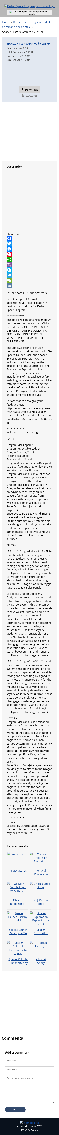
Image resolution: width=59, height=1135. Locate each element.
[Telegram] (29, 275)
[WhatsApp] (29, 259)
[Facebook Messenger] (29, 249)
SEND (15, 1109)
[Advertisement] (29, 74)
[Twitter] (29, 243)
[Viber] (29, 264)
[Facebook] (29, 238)
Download (31, 89)
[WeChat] (29, 280)
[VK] (29, 285)
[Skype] (29, 270)
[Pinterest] (29, 254)
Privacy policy (29, 1130)
